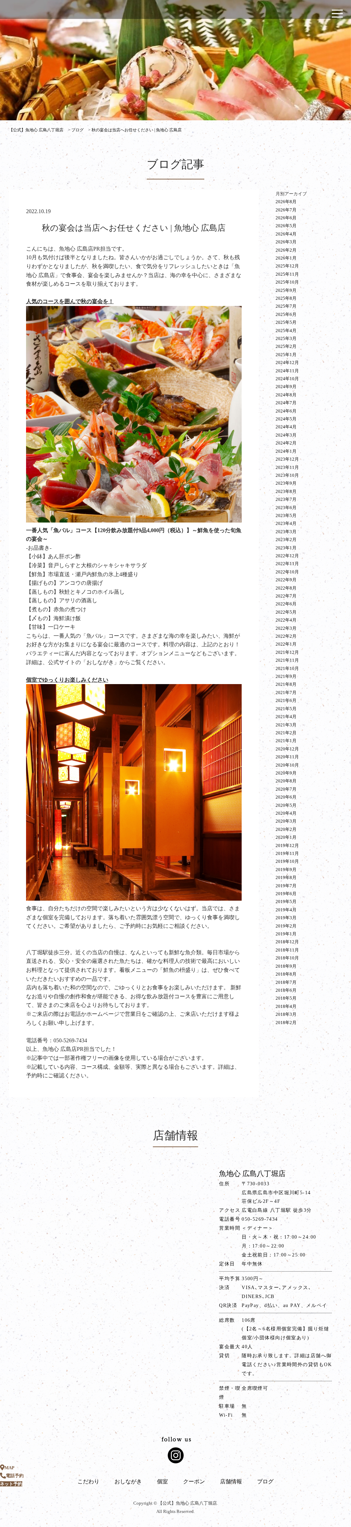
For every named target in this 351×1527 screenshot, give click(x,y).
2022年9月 (286, 579)
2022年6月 (286, 603)
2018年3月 (286, 1014)
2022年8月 (286, 588)
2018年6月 (286, 990)
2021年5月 (286, 708)
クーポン (194, 1481)
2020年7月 (286, 789)
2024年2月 (286, 443)
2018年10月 (287, 957)
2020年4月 (286, 813)
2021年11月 (287, 660)
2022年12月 (287, 555)
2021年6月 (286, 700)
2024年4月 (286, 426)
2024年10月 (287, 378)
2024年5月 (286, 418)
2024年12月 (287, 362)
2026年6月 (286, 217)
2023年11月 (287, 467)
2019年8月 (286, 877)
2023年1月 (286, 547)
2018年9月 (286, 966)
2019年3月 (286, 917)
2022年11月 (287, 563)
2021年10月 (287, 668)
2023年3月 (286, 531)
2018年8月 (286, 974)
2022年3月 (286, 628)
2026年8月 (286, 201)
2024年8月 (286, 394)
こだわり (88, 1481)
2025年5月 (286, 322)
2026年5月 (286, 225)
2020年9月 (286, 773)
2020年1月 (286, 837)
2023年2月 (286, 539)
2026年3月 (286, 241)
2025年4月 (286, 330)
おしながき (128, 1481)
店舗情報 (231, 1481)
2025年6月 (286, 314)
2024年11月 (287, 370)
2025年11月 (287, 274)
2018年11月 (287, 950)
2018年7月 (286, 982)
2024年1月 (286, 451)
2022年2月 (286, 636)
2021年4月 (286, 716)
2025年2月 (286, 346)
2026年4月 (286, 234)
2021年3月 (286, 724)
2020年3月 (286, 821)
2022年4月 (286, 620)
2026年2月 (286, 250)
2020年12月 (287, 748)
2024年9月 (286, 386)
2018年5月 (286, 998)
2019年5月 (286, 901)
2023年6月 (286, 507)
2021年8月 (286, 684)
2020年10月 (287, 765)
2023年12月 (287, 459)
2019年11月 (287, 853)
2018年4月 (286, 1006)
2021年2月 (286, 732)
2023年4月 (286, 523)
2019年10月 (287, 861)
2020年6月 (286, 797)
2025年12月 (287, 265)
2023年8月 (286, 491)
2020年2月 (286, 829)
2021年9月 (286, 676)
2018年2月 (286, 1022)
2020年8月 (286, 780)
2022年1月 (286, 644)
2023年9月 (286, 483)
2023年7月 (286, 499)
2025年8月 (286, 298)
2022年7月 (286, 595)
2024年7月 (286, 402)
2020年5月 (286, 805)
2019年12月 (287, 845)
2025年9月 (286, 290)
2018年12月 (287, 941)
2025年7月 (286, 306)
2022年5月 (286, 612)
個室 (162, 1481)
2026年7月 (286, 209)
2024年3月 (286, 435)
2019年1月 (286, 933)
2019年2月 (286, 926)
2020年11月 (287, 756)
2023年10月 (287, 475)
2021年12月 (287, 652)
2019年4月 (286, 909)
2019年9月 (286, 869)
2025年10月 (287, 282)
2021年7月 (286, 692)
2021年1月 (286, 740)
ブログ (265, 1481)
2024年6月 (286, 411)
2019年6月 (286, 893)
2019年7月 (286, 885)
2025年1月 (286, 354)
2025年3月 (286, 338)
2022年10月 (287, 571)
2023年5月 (286, 515)
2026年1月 (286, 258)
